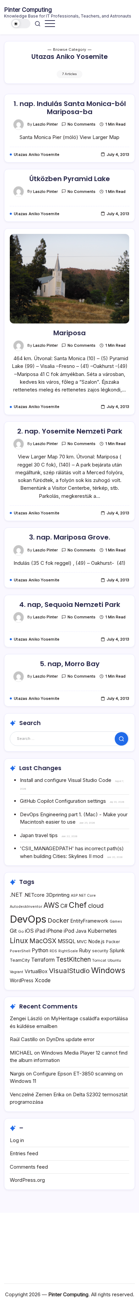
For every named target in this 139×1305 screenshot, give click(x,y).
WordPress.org (27, 1180)
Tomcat (99, 960)
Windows (108, 970)
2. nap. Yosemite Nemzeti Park (69, 431)
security (100, 950)
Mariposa (69, 333)
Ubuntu (114, 960)
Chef (78, 905)
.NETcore (34, 895)
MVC (82, 941)
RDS (53, 951)
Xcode (43, 980)
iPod (69, 931)
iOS (29, 930)
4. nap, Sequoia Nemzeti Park (69, 604)
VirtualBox (36, 971)
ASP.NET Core (83, 895)
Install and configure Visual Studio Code (65, 780)
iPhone (54, 931)
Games (116, 921)
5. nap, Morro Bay (70, 663)
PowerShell (20, 951)
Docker (58, 920)
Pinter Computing (28, 9)
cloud (96, 905)
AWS (51, 905)
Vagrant (16, 972)
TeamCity (20, 960)
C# (63, 906)
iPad (40, 931)
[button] (21, 24)
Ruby (85, 950)
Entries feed (24, 1153)
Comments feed (29, 1167)
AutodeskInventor (26, 906)
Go (21, 931)
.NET (16, 894)
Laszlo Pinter (45, 124)
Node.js (96, 941)
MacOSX (42, 941)
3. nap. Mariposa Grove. (69, 537)
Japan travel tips (39, 835)
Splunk (117, 950)
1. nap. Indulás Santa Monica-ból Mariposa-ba (69, 107)
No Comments (81, 124)
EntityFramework (89, 921)
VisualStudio (69, 970)
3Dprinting (58, 895)
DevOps (28, 919)
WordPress (21, 980)
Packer (113, 941)
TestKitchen (73, 959)
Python (40, 950)
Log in (17, 1140)
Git (13, 930)
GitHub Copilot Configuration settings (63, 801)
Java (81, 931)
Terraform (43, 960)
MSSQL (67, 941)
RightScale (68, 951)
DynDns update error (70, 1039)
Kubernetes (102, 931)
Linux (19, 940)
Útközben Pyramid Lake (69, 178)
